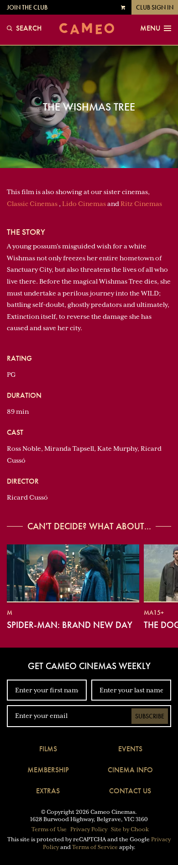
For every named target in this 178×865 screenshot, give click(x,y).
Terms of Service (95, 847)
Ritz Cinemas (141, 203)
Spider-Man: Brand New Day (69, 625)
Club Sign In (154, 7)
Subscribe (149, 716)
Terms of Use (49, 829)
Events (130, 749)
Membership (48, 770)
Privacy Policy (88, 829)
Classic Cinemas (32, 203)
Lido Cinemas (84, 203)
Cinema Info (130, 770)
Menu (150, 28)
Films (48, 749)
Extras (48, 791)
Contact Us (130, 791)
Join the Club (27, 7)
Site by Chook (130, 829)
